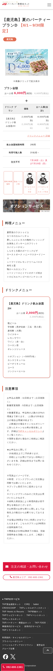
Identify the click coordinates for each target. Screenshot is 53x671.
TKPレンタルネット (11, 619)
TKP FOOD (40, 623)
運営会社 (41, 645)
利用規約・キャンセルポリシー (16, 637)
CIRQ (27, 604)
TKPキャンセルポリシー (30, 431)
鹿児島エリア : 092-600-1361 (28, 577)
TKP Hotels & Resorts (13, 611)
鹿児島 (9, 39)
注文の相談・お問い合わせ (29, 566)
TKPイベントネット (35, 615)
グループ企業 (8, 649)
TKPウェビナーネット (12, 615)
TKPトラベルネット (11, 630)
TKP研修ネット (35, 611)
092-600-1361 (14, 667)
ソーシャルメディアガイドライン (17, 645)
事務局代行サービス (11, 626)
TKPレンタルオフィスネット (32, 608)
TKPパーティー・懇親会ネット (16, 623)
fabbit (36, 604)
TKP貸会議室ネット (11, 604)
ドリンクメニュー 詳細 (38, 136)
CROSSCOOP (9, 608)
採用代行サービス (32, 626)
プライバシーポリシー (12, 641)
